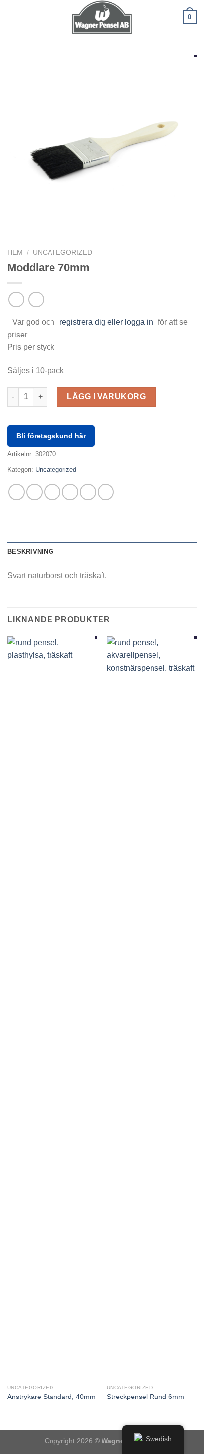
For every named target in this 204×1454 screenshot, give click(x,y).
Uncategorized (62, 252)
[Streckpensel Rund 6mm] (152, 1008)
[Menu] (13, 17)
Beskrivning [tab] (30, 551)
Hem (15, 252)
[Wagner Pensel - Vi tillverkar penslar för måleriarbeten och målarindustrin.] (102, 17)
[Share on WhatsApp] (16, 492)
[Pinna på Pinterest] (88, 492)
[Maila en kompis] (70, 492)
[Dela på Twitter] (52, 492)
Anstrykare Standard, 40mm (51, 1396)
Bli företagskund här (51, 436)
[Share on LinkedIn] (106, 492)
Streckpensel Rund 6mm (145, 1396)
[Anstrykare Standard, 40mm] (52, 1008)
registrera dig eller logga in (106, 322)
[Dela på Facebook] (34, 492)
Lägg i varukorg (106, 396)
